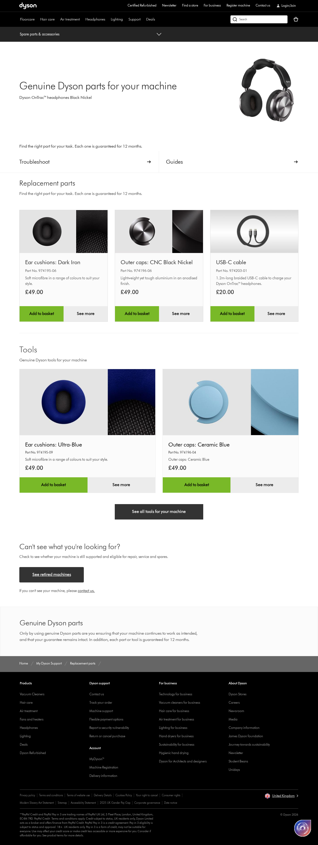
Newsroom (236, 711)
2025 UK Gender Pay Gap (115, 802)
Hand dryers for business (176, 736)
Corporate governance (147, 802)
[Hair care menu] (57, 19)
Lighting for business (173, 728)
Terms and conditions (51, 795)
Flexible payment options (106, 719)
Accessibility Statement (83, 802)
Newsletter (169, 5)
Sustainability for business (176, 745)
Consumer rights (171, 795)
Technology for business (175, 694)
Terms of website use (78, 795)
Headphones (95, 19)
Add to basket (41, 313)
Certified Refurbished (142, 5)
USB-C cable (231, 262)
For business (212, 5)
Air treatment (70, 19)
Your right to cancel (147, 795)
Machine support (101, 711)
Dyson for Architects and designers (183, 761)
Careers (234, 703)
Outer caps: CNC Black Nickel (157, 262)
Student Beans (238, 761)
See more (86, 313)
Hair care (47, 19)
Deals (150, 19)
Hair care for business (174, 711)
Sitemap (62, 802)
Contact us (263, 5)
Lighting (117, 19)
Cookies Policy (123, 795)
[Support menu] (143, 19)
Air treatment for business (176, 719)
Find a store (190, 5)
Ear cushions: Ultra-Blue (53, 444)
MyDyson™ (97, 759)
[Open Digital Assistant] (302, 828)
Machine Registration (103, 767)
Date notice (170, 802)
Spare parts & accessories (39, 34)
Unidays (234, 770)
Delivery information (103, 776)
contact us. (86, 591)
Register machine (238, 5)
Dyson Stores (238, 694)
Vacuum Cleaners (32, 694)
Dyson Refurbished (33, 753)
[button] (281, 796)
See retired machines (51, 574)
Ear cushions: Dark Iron (52, 262)
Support (135, 19)
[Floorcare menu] (37, 19)
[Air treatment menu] (82, 19)
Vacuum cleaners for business (179, 703)
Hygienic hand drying (174, 753)
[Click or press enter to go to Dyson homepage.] (28, 6)
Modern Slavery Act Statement (37, 802)
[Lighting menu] (125, 19)
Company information (244, 728)
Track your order (100, 703)
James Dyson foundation (246, 736)
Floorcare (27, 19)
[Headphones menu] (107, 19)
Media (233, 719)
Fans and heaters (32, 719)
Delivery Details (103, 795)
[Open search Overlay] (259, 19)
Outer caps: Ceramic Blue (199, 444)
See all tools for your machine (159, 511)
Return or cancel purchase (107, 736)
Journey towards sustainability (249, 745)
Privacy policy (27, 795)
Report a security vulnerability (109, 728)
